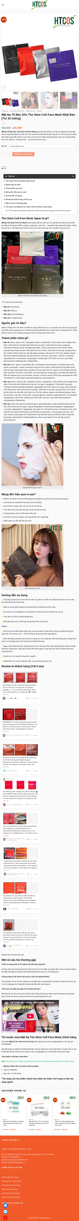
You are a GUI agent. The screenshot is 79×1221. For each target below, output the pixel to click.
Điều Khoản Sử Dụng (9, 1189)
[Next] (73, 52)
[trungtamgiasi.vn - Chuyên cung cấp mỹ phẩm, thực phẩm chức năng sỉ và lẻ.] (39, 4)
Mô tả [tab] (4, 168)
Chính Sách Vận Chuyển (11, 1193)
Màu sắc (4, 146)
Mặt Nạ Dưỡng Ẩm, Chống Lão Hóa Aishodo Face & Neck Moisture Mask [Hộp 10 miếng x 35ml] (39, 1061)
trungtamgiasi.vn (58, 1041)
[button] (3, 4)
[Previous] (6, 52)
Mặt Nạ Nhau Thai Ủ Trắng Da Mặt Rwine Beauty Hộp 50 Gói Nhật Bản (39, 1123)
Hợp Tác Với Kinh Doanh (11, 1197)
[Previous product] (3, 123)
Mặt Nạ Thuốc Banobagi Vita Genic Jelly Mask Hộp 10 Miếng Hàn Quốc (65, 1123)
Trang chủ (5, 111)
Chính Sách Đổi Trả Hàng (11, 1185)
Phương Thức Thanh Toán (11, 1181)
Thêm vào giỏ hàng (23, 154)
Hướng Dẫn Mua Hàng (10, 1177)
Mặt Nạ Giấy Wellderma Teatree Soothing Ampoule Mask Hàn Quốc (13, 1123)
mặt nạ (39, 223)
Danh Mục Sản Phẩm (17, 111)
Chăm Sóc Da (30, 111)
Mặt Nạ (39, 111)
